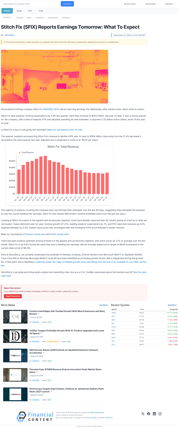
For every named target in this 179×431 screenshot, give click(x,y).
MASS (49, 361)
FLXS (49, 380)
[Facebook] (148, 416)
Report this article (13, 296)
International (53, 17)
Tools (40, 11)
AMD (113, 320)
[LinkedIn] (154, 416)
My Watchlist (151, 4)
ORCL (113, 341)
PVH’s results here (60, 234)
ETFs (30, 11)
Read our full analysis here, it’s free (64, 129)
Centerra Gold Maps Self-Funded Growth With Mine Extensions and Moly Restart (67, 312)
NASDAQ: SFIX (51, 109)
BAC (113, 323)
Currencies (40, 17)
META (113, 330)
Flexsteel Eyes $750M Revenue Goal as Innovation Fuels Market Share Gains (65, 370)
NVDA (114, 337)
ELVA (49, 400)
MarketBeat (36, 322)
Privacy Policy (91, 417)
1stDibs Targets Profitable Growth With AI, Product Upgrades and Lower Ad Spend (66, 332)
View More (103, 305)
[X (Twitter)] (142, 416)
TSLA (113, 345)
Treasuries (66, 17)
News (29, 17)
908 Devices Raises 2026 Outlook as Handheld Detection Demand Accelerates (63, 351)
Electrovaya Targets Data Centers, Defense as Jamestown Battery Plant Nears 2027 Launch (66, 390)
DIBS (69, 341)
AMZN (114, 313)
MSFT (113, 334)
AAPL (113, 316)
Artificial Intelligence (53, 341)
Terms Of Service (106, 417)
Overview (19, 17)
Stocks (19, 11)
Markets (7, 11)
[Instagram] (160, 416)
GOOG (114, 327)
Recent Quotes (130, 4)
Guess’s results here (36, 234)
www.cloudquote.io (97, 412)
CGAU (49, 322)
